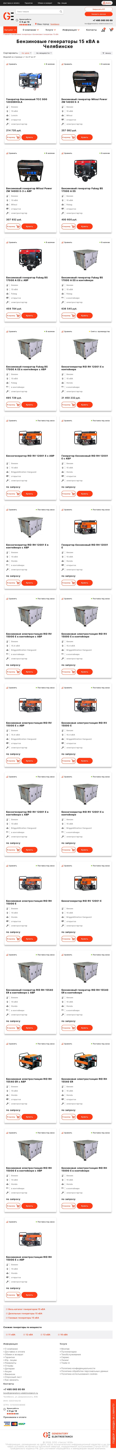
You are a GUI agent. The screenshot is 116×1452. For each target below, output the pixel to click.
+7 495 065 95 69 (103, 20)
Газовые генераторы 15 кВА (23, 1318)
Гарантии (29, 3)
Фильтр (108, 53)
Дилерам (10, 1369)
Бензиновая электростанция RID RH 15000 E (29, 902)
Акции (8, 1371)
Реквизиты (10, 1363)
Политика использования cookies (79, 1374)
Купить (29, 137)
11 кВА (11, 1334)
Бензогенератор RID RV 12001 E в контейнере (83, 813)
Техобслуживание (71, 1355)
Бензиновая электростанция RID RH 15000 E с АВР (29, 1258)
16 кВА (64, 1334)
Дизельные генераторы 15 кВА (25, 1313)
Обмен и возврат (45, 3)
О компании (29, 30)
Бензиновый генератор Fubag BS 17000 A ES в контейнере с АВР (27, 368)
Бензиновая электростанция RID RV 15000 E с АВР (29, 724)
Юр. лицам (62, 3)
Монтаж (65, 1349)
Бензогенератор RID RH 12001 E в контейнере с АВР (27, 546)
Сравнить (13, 64)
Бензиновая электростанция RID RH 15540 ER (84, 1080)
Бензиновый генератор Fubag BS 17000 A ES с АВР (27, 279)
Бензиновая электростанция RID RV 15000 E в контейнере (84, 635)
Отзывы (9, 1366)
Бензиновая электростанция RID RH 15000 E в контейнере (84, 1169)
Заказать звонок (98, 14)
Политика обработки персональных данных (84, 1371)
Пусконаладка (69, 1352)
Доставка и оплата (11, 3)
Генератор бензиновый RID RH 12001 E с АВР (85, 457)
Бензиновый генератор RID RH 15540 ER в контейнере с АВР (29, 991)
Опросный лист (13, 1377)
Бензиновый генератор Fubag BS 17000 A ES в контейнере (82, 279)
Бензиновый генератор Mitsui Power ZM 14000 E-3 (84, 100)
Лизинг (65, 1360)
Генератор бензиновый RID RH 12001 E (85, 546)
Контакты (91, 30)
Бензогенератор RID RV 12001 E (82, 901)
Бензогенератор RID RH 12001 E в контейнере (83, 368)
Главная (6, 34)
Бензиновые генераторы (21, 34)
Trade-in (65, 1363)
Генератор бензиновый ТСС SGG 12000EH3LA (26, 100)
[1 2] (86, 82)
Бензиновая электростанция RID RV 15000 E (84, 724)
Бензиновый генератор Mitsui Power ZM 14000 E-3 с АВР (29, 189)
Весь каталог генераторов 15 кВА (26, 1309)
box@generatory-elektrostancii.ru (99, 23)
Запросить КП (99, 9)
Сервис (65, 1357)
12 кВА (29, 1334)
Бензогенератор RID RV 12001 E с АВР (30, 455)
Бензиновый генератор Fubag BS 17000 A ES (82, 189)
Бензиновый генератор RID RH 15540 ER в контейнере (85, 991)
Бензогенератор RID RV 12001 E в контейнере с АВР (27, 813)
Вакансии (10, 1374)
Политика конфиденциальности (78, 1368)
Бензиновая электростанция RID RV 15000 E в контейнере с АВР (29, 635)
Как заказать (12, 1380)
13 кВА (46, 1334)
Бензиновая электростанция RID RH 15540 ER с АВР (29, 1080)
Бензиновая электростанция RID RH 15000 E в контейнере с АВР (29, 1169)
